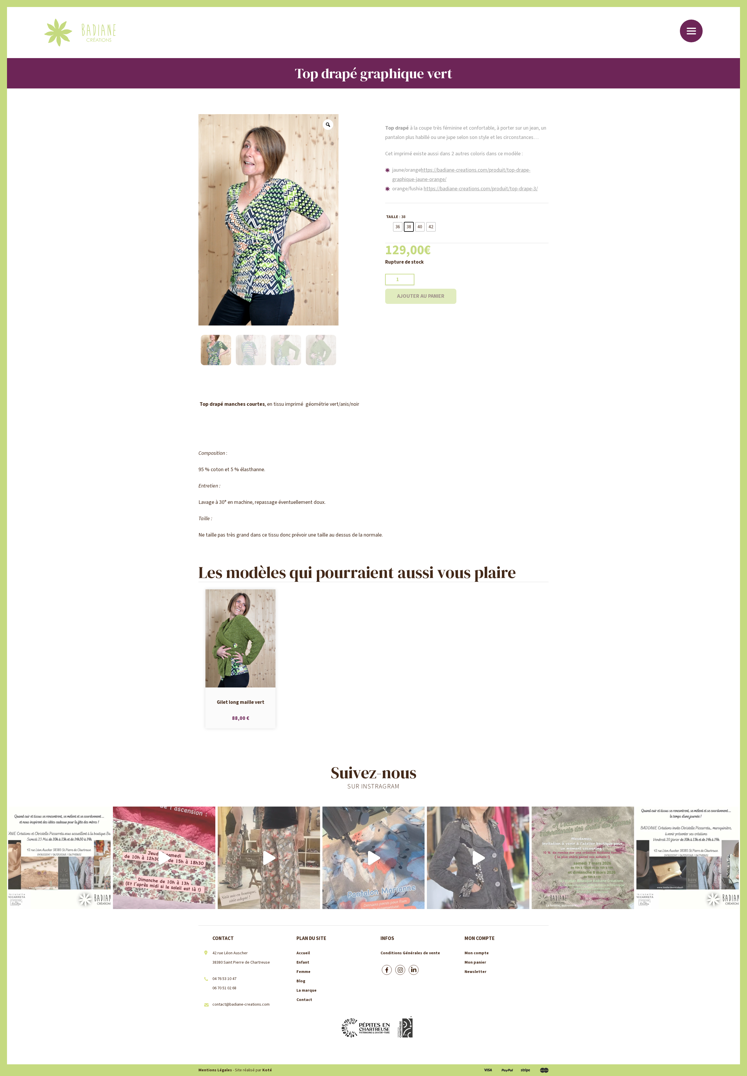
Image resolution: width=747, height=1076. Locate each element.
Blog (300, 981)
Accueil (303, 953)
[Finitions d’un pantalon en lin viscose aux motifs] (373, 858)
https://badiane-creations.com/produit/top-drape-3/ (481, 188)
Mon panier (475, 962)
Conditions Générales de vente (410, 953)
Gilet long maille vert (240, 702)
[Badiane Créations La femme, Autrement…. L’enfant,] (164, 858)
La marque (306, 990)
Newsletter (475, 972)
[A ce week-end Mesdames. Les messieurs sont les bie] (583, 858)
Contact (304, 1000)
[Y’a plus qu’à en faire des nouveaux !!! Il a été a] (269, 858)
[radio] (397, 226)
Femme (303, 972)
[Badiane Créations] (80, 32)
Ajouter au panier (420, 296)
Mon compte (477, 953)
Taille (392, 217)
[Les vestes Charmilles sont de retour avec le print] (478, 858)
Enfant (302, 962)
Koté (267, 1070)
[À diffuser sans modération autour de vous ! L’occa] (687, 858)
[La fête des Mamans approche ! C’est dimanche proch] (59, 858)
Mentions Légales (215, 1070)
